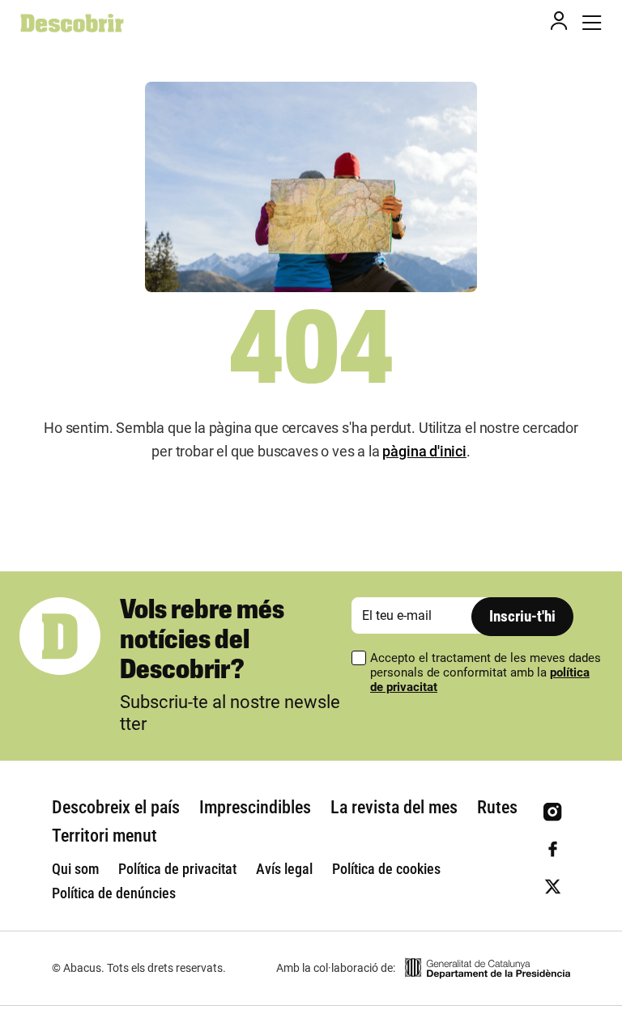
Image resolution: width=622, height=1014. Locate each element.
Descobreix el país (116, 807)
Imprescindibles (255, 807)
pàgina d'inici (424, 451)
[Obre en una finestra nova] (487, 968)
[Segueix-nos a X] (552, 886)
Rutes (497, 807)
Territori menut (104, 835)
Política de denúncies (114, 893)
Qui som (75, 868)
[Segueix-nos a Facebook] (552, 849)
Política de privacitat (177, 868)
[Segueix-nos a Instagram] (552, 812)
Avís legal (284, 868)
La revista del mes (394, 807)
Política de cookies (386, 868)
